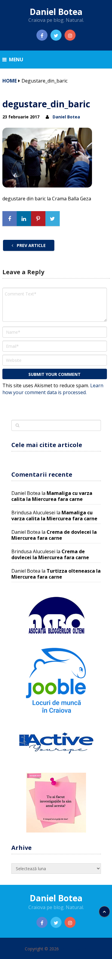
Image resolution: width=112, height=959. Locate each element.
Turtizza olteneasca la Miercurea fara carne (56, 574)
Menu (16, 59)
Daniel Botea (56, 11)
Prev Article (31, 245)
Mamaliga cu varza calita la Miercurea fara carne (51, 496)
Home (9, 80)
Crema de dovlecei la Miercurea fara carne (54, 535)
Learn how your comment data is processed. (52, 389)
